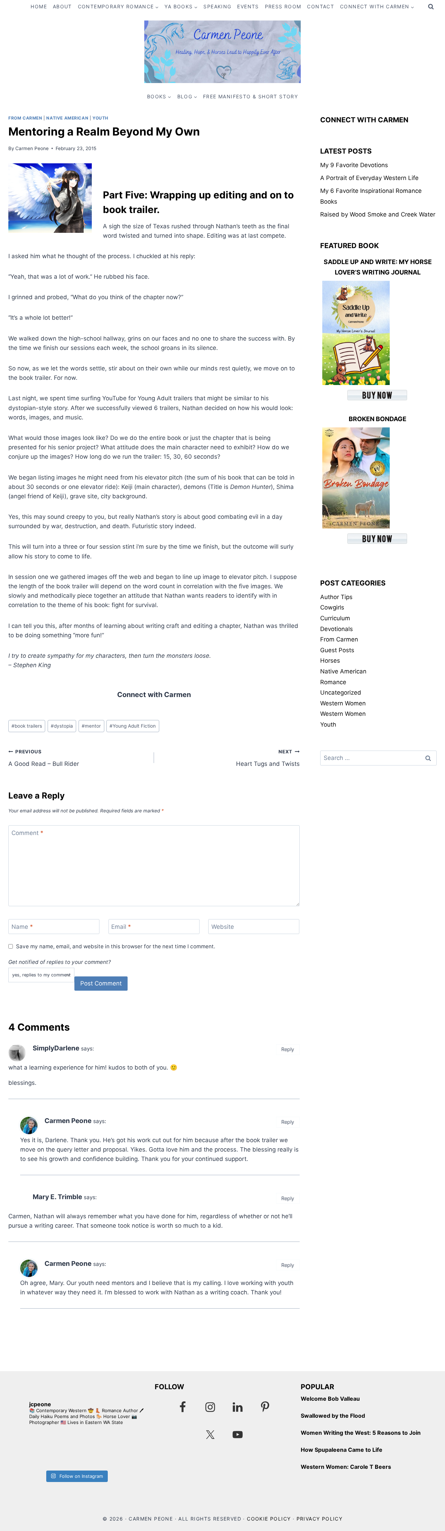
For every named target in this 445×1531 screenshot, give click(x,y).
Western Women (343, 703)
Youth (100, 118)
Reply (287, 1049)
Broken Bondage (377, 419)
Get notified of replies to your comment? (59, 962)
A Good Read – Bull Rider (43, 758)
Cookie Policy (269, 1519)
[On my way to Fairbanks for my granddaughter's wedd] (42, 1449)
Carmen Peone (32, 148)
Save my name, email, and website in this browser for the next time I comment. (115, 946)
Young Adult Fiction (133, 726)
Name (22, 926)
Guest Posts (337, 650)
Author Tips (336, 596)
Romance (333, 682)
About (62, 6)
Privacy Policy (320, 1519)
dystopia (62, 726)
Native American (67, 118)
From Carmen (25, 118)
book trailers (26, 726)
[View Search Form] (431, 7)
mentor (91, 726)
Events (248, 6)
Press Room (283, 6)
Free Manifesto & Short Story (250, 96)
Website (222, 926)
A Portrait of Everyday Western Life (369, 177)
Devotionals (336, 628)
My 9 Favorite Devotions (354, 165)
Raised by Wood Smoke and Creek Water (377, 214)
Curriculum (335, 618)
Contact (320, 6)
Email (121, 926)
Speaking (217, 6)
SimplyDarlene (56, 1048)
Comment (27, 832)
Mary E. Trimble (57, 1197)
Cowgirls (332, 607)
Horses (330, 660)
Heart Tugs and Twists (268, 758)
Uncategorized (340, 692)
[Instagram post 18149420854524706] (110, 1449)
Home (39, 6)
